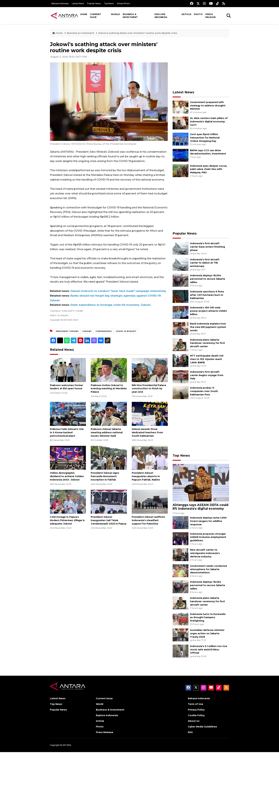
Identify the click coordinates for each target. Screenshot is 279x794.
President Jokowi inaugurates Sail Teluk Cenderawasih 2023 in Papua (108, 520)
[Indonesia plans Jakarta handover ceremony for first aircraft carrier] (180, 344)
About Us (193, 721)
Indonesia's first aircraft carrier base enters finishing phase (207, 247)
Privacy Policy (196, 709)
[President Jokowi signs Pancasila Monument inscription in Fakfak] (109, 457)
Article (186, 14)
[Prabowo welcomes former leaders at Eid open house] (68, 369)
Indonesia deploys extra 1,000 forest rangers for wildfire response (208, 521)
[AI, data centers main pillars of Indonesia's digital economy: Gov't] (180, 122)
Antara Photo (123, 3)
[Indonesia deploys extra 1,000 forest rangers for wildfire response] (180, 522)
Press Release (210, 15)
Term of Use (195, 704)
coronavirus (104, 331)
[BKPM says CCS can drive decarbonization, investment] (180, 155)
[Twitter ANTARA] (198, 3)
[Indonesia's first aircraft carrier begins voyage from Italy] (180, 376)
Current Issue (95, 15)
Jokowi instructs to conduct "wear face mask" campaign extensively (118, 291)
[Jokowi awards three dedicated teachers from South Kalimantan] (150, 413)
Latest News (78, 3)
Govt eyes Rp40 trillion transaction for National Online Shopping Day (205, 137)
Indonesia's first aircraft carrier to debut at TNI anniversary (204, 263)
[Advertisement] (201, 63)
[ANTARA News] (64, 15)
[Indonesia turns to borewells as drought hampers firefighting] (180, 618)
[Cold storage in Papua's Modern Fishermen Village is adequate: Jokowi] (68, 501)
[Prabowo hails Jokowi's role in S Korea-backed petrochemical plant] (68, 413)
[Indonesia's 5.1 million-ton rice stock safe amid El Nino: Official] (180, 650)
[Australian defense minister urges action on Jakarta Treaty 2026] (180, 634)
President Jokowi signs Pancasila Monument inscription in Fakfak (105, 476)
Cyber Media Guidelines (202, 726)
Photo (198, 14)
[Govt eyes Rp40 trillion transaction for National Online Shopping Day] (180, 138)
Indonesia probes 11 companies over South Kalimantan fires (204, 391)
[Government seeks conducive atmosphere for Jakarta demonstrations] (180, 570)
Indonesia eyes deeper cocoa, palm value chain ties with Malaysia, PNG (208, 169)
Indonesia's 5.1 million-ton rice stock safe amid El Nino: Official (208, 649)
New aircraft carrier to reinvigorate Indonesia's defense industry (205, 553)
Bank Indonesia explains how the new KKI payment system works (208, 327)
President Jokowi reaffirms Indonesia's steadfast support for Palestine (148, 520)
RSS (190, 732)
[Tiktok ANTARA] (217, 3)
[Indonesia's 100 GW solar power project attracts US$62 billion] (180, 312)
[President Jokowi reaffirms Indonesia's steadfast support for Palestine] (150, 501)
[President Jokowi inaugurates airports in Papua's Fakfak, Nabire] (150, 457)
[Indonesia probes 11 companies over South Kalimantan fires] (180, 392)
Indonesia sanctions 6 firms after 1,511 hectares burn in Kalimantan (207, 295)
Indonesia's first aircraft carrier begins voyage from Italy (206, 375)
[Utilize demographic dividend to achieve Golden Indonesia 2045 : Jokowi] (68, 457)
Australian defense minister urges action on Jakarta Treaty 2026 (207, 633)
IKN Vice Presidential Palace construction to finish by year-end (149, 388)
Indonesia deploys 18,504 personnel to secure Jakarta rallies (207, 279)
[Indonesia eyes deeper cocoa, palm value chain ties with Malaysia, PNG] (180, 170)
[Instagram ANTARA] (204, 3)
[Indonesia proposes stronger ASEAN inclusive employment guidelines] (180, 538)
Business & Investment (130, 15)
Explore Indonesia (161, 15)
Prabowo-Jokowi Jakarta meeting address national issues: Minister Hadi (107, 432)
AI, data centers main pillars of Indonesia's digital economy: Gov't (209, 121)
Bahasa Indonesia (60, 3)
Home (83, 14)
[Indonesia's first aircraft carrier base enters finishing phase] (180, 248)
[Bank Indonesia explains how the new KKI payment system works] (180, 328)
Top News (109, 3)
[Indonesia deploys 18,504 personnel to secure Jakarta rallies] (180, 280)
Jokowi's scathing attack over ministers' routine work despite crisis (137, 33)
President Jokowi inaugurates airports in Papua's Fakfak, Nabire (146, 476)
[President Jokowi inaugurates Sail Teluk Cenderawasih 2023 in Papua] (109, 501)
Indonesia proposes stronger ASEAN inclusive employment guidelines (208, 537)
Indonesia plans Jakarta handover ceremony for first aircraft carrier (207, 343)
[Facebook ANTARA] (191, 3)
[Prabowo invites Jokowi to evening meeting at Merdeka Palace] (109, 369)
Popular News (94, 3)
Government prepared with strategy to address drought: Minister (208, 105)
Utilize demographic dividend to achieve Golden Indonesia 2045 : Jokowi (67, 476)
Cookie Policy (196, 715)
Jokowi (87, 331)
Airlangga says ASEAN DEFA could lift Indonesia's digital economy (200, 506)
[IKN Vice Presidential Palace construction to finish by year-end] (150, 369)
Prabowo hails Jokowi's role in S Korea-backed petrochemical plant (67, 432)
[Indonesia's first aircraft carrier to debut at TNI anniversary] (180, 264)
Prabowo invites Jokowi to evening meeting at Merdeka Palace (109, 388)
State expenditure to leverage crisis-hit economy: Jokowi (110, 304)
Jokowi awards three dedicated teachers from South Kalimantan (147, 432)
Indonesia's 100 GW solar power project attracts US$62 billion (208, 311)
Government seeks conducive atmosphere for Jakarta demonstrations (208, 569)
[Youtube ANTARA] (211, 3)
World (115, 14)
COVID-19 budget (126, 331)
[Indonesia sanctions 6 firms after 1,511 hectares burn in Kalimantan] (180, 296)
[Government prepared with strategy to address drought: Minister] (180, 106)
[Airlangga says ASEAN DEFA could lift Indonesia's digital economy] (201, 482)
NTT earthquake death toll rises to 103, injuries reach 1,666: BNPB (206, 359)
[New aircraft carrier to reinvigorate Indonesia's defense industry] (180, 554)
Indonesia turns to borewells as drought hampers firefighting (208, 617)
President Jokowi (67, 331)
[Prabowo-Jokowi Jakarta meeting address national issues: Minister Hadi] (109, 413)
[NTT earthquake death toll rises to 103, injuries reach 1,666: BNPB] (180, 360)
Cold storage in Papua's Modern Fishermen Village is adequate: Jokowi (67, 520)
